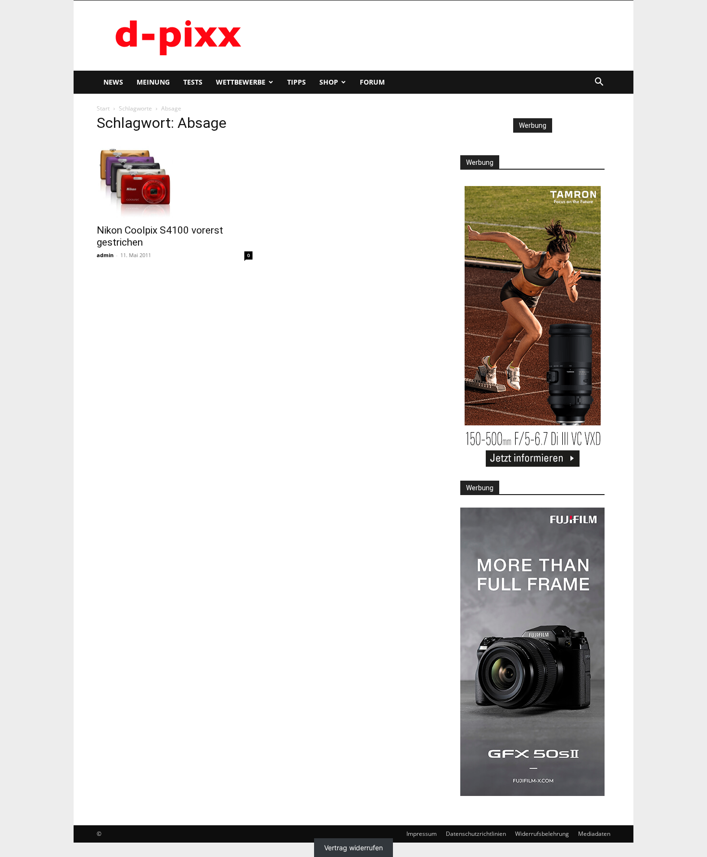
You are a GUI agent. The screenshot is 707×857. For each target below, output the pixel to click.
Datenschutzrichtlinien (476, 834)
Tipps (296, 82)
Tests (192, 82)
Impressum (421, 834)
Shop (328, 82)
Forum (372, 82)
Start (103, 108)
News (113, 82)
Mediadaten (594, 834)
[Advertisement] (435, 35)
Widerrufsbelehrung (542, 834)
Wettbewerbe (240, 82)
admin (105, 255)
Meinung (153, 82)
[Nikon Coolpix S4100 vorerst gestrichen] (174, 179)
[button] (598, 82)
